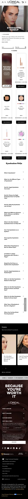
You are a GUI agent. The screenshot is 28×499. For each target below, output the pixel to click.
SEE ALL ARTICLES (6, 372)
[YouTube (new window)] (8, 448)
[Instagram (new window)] (5, 448)
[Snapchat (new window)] (17, 448)
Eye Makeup (6, 34)
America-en (7, 479)
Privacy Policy (5, 466)
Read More (5, 42)
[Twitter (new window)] (11, 448)
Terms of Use (4, 473)
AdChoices (7, 489)
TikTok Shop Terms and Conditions (9, 461)
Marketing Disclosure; (16, 436)
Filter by (17, 47)
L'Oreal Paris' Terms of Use (12, 435)
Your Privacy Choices (8, 494)
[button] (25, 304)
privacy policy (20, 489)
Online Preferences (6, 471)
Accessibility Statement (7, 468)
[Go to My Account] (3, 2)
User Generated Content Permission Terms (10, 475)
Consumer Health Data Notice (8, 463)
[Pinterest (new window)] (14, 448)
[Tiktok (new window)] (20, 448)
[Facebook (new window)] (2, 448)
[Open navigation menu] (25, 2)
